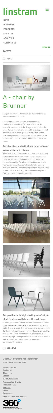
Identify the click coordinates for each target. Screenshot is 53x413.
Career (6, 376)
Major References (10, 379)
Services (6, 388)
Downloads (8, 393)
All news (11, 348)
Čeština (46, 47)
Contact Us (7, 370)
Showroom (7, 373)
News (5, 390)
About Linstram (9, 367)
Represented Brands (12, 382)
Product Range (9, 385)
